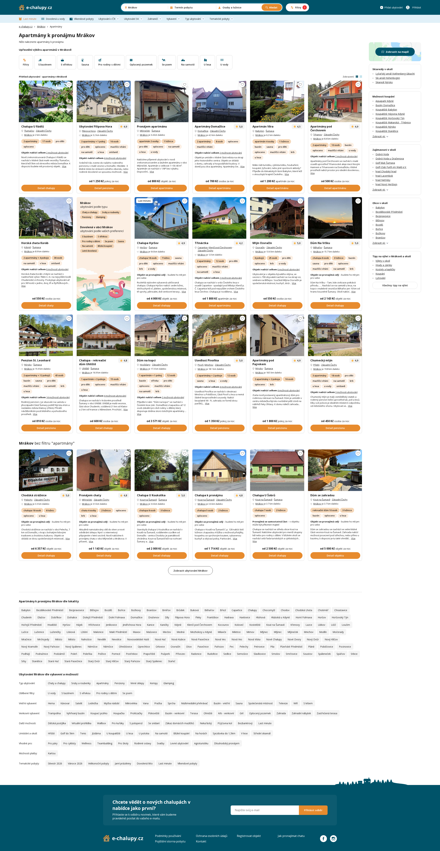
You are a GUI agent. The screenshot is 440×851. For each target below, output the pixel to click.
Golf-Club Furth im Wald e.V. (391, 167)
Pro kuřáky (118, 723)
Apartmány (102, 683)
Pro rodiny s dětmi (91, 241)
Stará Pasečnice (73, 661)
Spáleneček (324, 653)
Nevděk (101, 639)
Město (58, 639)
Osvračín (260, 247)
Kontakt (201, 841)
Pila (272, 646)
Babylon (259, 130)
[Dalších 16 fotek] (46, 218)
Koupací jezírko (98, 713)
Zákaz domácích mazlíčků (179, 723)
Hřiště (51, 733)
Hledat (273, 7)
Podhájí (25, 653)
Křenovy (295, 624)
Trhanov (317, 134)
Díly (167, 617)
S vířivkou (102, 236)
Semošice (242, 653)
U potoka (144, 733)
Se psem (109, 241)
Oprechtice (144, 646)
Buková (194, 610)
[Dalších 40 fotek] (162, 218)
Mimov (250, 632)
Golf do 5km (67, 733)
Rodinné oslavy (142, 743)
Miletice (236, 632)
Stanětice (37, 661)
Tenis (83, 733)
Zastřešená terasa (327, 713)
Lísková (71, 632)
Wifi (296, 703)
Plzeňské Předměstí (291, 646)
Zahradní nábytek (301, 713)
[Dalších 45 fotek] (46, 335)
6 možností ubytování (57, 269)
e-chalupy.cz (25, 26)
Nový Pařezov (51, 646)
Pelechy (28, 499)
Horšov (322, 617)
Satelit (78, 703)
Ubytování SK (131, 18)
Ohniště (208, 713)
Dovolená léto (145, 763)
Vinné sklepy (137, 683)
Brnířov (166, 610)
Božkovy (136, 610)
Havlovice (244, 617)
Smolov (276, 653)
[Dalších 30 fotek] (335, 470)
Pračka (158, 703)
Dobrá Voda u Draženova (390, 158)
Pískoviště (153, 713)
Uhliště (85, 368)
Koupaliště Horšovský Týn (390, 118)
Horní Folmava (304, 617)
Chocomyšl (269, 610)
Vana (145, 703)
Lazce (309, 624)
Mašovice (151, 632)
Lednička (93, 703)
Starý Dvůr (94, 661)
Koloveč (239, 624)
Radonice (196, 653)
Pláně (311, 646)
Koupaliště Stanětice (387, 131)
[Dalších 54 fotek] (335, 218)
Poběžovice (326, 646)
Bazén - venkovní (174, 713)
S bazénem (87, 236)
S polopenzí (136, 723)
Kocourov (223, 624)
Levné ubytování (179, 743)
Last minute (29, 18)
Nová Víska (254, 639)
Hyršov (143, 247)
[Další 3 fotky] (162, 101)
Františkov (212, 617)
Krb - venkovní (226, 713)
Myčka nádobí (111, 703)
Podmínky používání (168, 836)
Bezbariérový (245, 723)
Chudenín (26, 617)
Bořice (121, 610)
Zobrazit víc (378, 136)
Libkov (321, 624)
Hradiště (52, 624)
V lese (244, 733)
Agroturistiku (201, 743)
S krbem (308, 703)
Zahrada (281, 713)
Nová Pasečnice (200, 639)
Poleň (74, 653)
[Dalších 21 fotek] (277, 470)
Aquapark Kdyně (385, 101)
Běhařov (317, 247)
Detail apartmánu (162, 188)
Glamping (100, 217)
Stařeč (171, 661)
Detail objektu (335, 555)
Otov (189, 646)
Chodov (285, 610)
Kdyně (27, 247)
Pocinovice (345, 646)
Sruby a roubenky (110, 212)
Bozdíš (108, 610)
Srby (23, 661)
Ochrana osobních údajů (211, 836)
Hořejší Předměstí (31, 624)
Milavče (222, 632)
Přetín (316, 364)
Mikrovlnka (131, 703)
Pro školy (123, 743)
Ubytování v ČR (106, 18)
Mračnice (26, 639)
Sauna (121, 241)
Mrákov (41, 26)
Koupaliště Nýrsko (386, 126)
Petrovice (259, 646)
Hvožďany (145, 364)
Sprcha (171, 703)
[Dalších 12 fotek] (277, 101)
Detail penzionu (104, 188)
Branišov (151, 610)
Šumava (156, 130)
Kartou (52, 753)
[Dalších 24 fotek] (46, 101)
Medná (180, 632)
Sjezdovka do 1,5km (224, 733)
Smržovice (291, 653)
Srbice (354, 653)
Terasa (194, 713)
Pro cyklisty (69, 743)
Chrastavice (340, 610)
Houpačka (118, 713)
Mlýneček (145, 130)
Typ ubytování (193, 18)
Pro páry (52, 743)
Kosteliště (254, 624)
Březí (223, 610)
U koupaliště (113, 733)
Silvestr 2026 (55, 763)
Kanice (150, 624)
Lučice (24, 632)
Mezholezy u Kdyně (201, 632)
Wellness (86, 743)
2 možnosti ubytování (57, 152)
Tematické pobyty (219, 18)
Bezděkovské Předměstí (49, 610)
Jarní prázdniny (123, 763)
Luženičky (55, 632)
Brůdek (180, 610)
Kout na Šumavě (148, 499)
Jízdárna (96, 733)
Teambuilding (104, 743)
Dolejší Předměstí (93, 617)
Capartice (203, 247)
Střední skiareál (262, 733)
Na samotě (87, 246)
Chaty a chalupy (89, 212)
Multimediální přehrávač (194, 703)
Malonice (98, 632)
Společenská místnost (260, 703)
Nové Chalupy (274, 639)
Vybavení (171, 18)
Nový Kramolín (29, 646)
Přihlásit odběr (313, 810)
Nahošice (86, 639)
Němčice (92, 646)
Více (64, 166)
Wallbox (101, 723)
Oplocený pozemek (260, 713)
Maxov (136, 632)
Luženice (39, 632)
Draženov (153, 617)
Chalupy (252, 610)
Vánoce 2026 (75, 763)
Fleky (198, 617)
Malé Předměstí (118, 632)
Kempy (154, 683)
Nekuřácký (206, 723)
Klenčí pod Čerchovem (220, 247)
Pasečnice (203, 646)
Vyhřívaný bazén (76, 713)
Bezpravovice (76, 610)
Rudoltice (212, 653)
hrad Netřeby (383, 180)
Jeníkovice (111, 624)
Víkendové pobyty (84, 18)
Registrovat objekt (249, 836)
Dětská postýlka (57, 723)
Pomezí (116, 653)
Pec (232, 646)
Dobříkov (56, 617)
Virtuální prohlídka (81, 723)
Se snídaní (154, 723)
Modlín (323, 632)
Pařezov (219, 646)
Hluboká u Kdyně (280, 617)
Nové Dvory (294, 639)
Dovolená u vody (55, 18)
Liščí (333, 624)
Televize (283, 703)
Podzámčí (59, 653)
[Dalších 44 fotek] (46, 470)
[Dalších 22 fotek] (219, 335)
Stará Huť (53, 661)
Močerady (338, 632)
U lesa (129, 733)
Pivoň (201, 364)
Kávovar (65, 703)
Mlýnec (264, 632)
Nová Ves (220, 639)
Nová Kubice (178, 639)
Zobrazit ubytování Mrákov (190, 570)
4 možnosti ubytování (115, 158)
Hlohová (260, 617)
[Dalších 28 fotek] (335, 101)
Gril (241, 713)
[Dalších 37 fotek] (277, 218)
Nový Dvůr (313, 639)
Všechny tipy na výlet (395, 285)
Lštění (84, 632)
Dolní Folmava (117, 617)
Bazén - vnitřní (222, 703)
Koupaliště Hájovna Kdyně (390, 113)
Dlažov (41, 617)
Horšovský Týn (340, 617)
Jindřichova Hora (132, 624)
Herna (51, 703)
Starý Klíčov (112, 661)
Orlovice (160, 646)
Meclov (167, 632)
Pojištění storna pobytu (170, 841)
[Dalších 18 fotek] (104, 470)
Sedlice (227, 653)
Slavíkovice (260, 653)
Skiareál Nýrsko (384, 82)
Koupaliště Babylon (386, 109)
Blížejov (94, 610)
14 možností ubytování (58, 397)
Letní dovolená (89, 250)
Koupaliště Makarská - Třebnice (393, 122)
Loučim (346, 624)
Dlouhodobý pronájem (226, 743)
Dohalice (72, 617)
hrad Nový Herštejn (386, 184)
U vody (52, 693)
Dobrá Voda (382, 154)
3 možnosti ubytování (346, 392)
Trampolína (54, 713)
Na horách (201, 733)
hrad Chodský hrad (386, 171)
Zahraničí (153, 18)
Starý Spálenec (154, 661)
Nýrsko (28, 364)
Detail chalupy (46, 188)
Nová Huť (160, 639)
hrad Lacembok (384, 175)
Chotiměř (323, 610)
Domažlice (203, 130)
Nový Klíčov (331, 639)
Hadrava (229, 617)
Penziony (86, 217)
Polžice (102, 653)
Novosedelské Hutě (138, 639)
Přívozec (180, 653)
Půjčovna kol (225, 723)
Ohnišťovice (125, 646)
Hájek (79, 624)
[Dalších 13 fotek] (219, 218)
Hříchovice (94, 624)
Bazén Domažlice (385, 105)
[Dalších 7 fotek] (277, 335)
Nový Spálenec (73, 646)
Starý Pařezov (132, 661)
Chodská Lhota (303, 610)
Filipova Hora (89, 130)
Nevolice (116, 639)
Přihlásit (416, 7)
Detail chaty (46, 305)
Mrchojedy (43, 639)
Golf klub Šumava (385, 162)
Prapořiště (149, 653)
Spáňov (341, 653)
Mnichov (209, 364)
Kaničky (164, 624)
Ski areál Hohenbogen (388, 78)
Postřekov (132, 653)
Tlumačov (29, 130)
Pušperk (165, 653)
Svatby (160, 743)
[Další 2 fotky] (104, 101)
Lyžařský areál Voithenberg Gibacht (395, 73)
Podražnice (42, 653)
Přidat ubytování (393, 7)
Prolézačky (136, 713)
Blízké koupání (105, 246)
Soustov (307, 653)
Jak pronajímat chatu (291, 836)
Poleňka (87, 653)
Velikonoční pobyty (98, 763)
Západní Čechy (44, 130)
